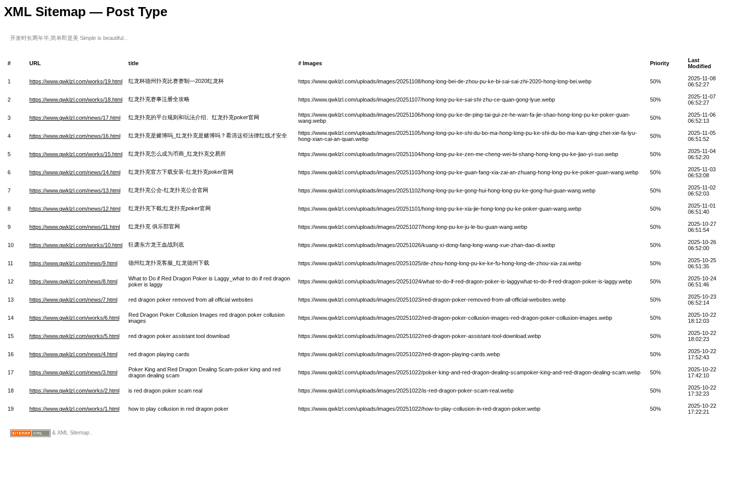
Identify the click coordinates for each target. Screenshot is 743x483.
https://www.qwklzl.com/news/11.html (74, 227)
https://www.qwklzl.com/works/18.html (75, 99)
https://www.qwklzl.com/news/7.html (73, 300)
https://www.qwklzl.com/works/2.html (74, 391)
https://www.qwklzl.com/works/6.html (74, 318)
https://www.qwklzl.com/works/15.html (75, 154)
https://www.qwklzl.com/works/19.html (75, 81)
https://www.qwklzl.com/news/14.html (74, 172)
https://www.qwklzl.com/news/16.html (74, 136)
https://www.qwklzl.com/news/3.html (73, 372)
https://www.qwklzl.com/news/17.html (74, 118)
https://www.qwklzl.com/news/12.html (74, 209)
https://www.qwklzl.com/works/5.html (74, 336)
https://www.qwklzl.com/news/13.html (74, 190)
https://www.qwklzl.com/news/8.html (73, 281)
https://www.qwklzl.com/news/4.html (73, 354)
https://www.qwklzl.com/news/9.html (73, 263)
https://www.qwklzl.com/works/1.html (74, 409)
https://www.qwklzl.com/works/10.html (75, 245)
